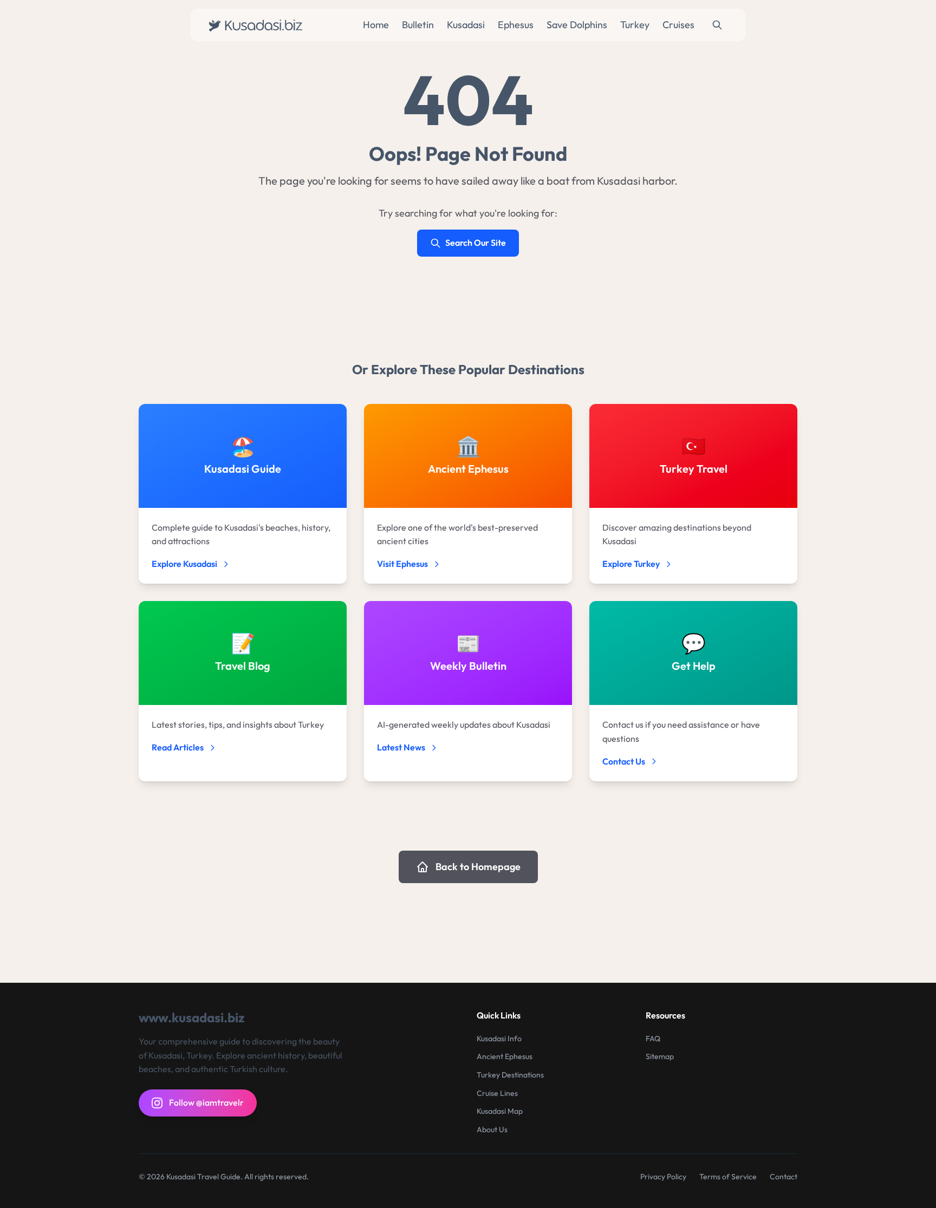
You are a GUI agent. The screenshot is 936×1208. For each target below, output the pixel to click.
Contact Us (623, 761)
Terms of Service (728, 1176)
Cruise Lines (497, 1093)
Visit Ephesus (402, 563)
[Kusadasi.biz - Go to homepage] (258, 24)
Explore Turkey (631, 563)
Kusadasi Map (500, 1111)
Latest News (401, 747)
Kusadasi (466, 24)
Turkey (634, 24)
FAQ (653, 1038)
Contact (783, 1176)
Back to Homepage (478, 866)
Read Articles (178, 747)
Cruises (678, 24)
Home (376, 24)
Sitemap (660, 1056)
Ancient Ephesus (504, 1056)
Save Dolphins (577, 24)
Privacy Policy (663, 1176)
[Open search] (717, 25)
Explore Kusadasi (184, 563)
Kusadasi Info (499, 1038)
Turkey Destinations (510, 1075)
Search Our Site (475, 242)
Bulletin (418, 24)
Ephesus (516, 24)
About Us (492, 1129)
